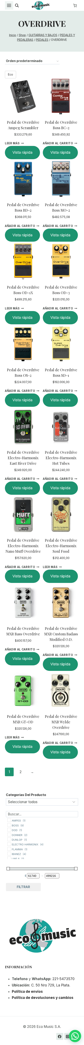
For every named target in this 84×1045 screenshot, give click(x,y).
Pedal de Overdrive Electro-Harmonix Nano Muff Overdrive (23, 546)
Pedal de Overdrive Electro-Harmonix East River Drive (23, 458)
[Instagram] (67, 1036)
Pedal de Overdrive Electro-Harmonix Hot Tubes (61, 458)
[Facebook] (59, 1036)
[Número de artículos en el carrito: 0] (75, 5)
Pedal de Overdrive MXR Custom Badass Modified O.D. (61, 634)
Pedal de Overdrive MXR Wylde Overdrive (61, 722)
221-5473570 (63, 979)
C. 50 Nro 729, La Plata (50, 985)
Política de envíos (27, 991)
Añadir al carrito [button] (58, 143)
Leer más (12, 143)
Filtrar (23, 887)
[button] (75, 1036)
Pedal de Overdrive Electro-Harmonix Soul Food (61, 546)
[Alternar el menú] (9, 5)
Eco (10, 74)
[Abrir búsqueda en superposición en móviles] (17, 5)
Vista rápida (22, 152)
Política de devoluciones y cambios (42, 998)
